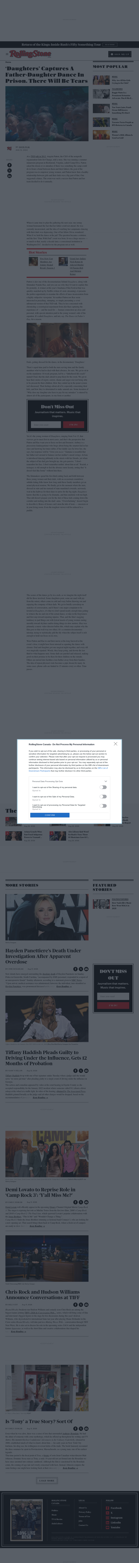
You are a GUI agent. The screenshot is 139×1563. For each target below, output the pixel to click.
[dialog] (69, 781)
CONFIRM (50, 815)
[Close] (116, 744)
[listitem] (69, 781)
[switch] (103, 787)
